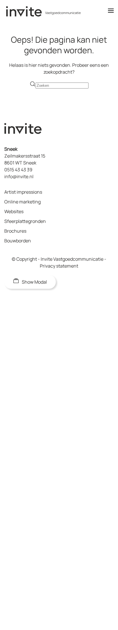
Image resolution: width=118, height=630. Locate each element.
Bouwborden (17, 241)
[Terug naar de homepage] (47, 11)
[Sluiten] (107, 267)
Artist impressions (23, 192)
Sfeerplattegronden (25, 221)
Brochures (15, 231)
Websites (13, 211)
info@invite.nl (19, 176)
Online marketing (22, 202)
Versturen (40, 561)
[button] (111, 11)
